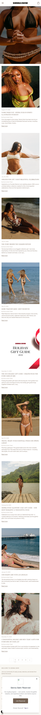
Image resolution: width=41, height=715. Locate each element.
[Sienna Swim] (20, 3)
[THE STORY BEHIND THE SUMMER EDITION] (20, 218)
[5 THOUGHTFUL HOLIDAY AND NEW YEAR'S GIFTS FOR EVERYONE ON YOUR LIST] (20, 613)
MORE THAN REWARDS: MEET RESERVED (16, 309)
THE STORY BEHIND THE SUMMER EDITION (16, 244)
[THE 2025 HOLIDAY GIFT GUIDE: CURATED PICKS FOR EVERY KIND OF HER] (20, 348)
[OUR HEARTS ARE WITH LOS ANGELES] (20, 549)
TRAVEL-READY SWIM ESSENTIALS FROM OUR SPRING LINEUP (20, 442)
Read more (5, 126)
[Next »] (30, 660)
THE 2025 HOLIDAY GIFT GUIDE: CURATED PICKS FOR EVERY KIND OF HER (20, 375)
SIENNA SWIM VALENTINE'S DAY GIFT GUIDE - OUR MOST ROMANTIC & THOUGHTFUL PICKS (19, 509)
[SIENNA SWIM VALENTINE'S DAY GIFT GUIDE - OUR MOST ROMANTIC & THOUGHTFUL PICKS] (20, 482)
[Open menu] (4, 3)
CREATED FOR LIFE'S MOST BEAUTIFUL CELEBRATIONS (20, 179)
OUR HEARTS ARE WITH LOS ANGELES (15, 575)
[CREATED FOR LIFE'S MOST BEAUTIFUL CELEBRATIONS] (20, 153)
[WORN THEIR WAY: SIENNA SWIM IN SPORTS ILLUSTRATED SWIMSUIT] (20, 86)
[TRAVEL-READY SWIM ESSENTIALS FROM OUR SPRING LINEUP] (20, 415)
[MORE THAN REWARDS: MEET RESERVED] (20, 283)
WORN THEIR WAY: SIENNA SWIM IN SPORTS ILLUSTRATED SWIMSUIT (17, 113)
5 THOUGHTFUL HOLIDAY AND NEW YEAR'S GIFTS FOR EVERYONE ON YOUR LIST (20, 640)
